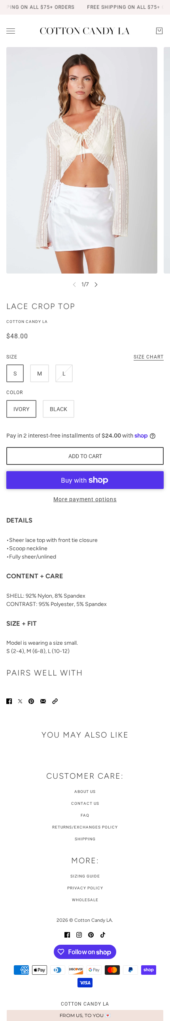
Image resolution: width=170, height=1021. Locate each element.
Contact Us (85, 803)
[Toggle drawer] (10, 31)
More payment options (85, 499)
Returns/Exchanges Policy (85, 827)
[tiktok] (103, 934)
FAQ (85, 815)
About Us (85, 791)
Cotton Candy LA (27, 321)
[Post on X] (20, 700)
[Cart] (159, 30)
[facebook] (67, 934)
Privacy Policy (85, 888)
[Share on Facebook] (9, 700)
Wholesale (85, 900)
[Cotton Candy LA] (85, 31)
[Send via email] (43, 700)
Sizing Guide (85, 876)
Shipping (85, 839)
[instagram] (79, 934)
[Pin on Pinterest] (31, 700)
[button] (55, 700)
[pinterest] (91, 934)
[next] (96, 284)
